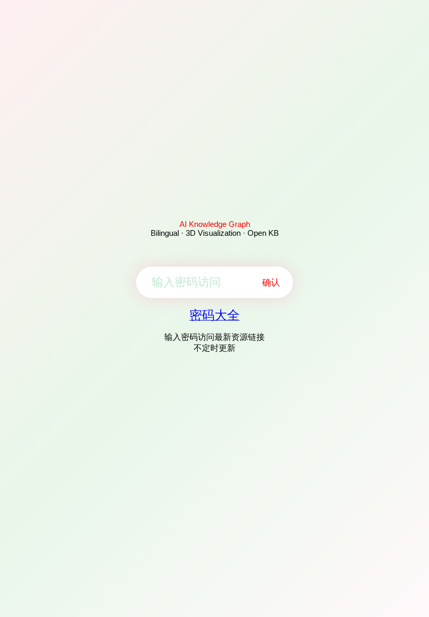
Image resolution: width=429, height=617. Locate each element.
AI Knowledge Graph (214, 224)
